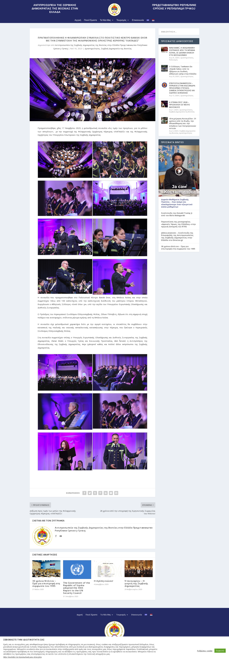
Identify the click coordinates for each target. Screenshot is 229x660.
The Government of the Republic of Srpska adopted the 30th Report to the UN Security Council (76, 588)
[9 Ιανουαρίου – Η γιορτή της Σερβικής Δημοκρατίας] (139, 568)
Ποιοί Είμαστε (90, 20)
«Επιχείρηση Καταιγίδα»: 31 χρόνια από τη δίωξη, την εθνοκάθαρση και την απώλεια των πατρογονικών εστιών (182, 123)
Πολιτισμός (173, 60)
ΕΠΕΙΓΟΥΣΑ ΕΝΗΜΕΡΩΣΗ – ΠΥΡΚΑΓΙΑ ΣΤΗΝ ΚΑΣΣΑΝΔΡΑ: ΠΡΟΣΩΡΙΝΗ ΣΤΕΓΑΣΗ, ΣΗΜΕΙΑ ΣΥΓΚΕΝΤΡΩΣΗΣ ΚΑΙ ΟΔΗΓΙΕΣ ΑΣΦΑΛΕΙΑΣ (182, 88)
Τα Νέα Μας (105, 20)
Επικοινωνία (138, 20)
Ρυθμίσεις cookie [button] (204, 651)
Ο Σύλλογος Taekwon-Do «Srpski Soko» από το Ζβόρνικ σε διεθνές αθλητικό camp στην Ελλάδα (182, 70)
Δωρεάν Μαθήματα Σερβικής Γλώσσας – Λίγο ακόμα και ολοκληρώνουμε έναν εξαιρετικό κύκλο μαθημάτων (176, 203)
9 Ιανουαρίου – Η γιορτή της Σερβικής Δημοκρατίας (136, 583)
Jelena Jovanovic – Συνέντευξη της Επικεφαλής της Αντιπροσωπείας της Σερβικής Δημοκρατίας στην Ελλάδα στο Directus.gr (177, 236)
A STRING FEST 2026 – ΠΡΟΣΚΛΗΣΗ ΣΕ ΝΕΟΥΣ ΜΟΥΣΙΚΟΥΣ (179, 104)
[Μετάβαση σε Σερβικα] (153, 20)
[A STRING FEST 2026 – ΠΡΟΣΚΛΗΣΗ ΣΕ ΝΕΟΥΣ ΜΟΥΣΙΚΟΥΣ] (164, 104)
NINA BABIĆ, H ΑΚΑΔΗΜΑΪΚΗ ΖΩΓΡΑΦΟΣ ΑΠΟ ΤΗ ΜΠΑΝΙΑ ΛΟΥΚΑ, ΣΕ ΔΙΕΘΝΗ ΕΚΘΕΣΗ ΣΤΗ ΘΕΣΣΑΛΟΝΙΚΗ (182, 51)
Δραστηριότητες (92, 48)
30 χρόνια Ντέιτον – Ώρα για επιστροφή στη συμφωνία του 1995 (46, 583)
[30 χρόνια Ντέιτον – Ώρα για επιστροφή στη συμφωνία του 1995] (46, 568)
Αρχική (78, 20)
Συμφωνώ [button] (220, 650)
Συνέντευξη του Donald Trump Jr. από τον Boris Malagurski (177, 214)
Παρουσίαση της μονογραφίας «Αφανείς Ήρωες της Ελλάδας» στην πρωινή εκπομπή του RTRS (178, 224)
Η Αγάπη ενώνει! (103, 580)
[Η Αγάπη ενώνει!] (108, 568)
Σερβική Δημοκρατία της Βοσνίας (116, 48)
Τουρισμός (121, 20)
